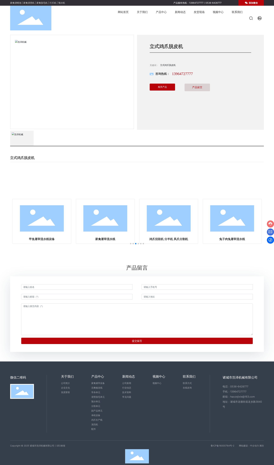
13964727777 (196, 2)
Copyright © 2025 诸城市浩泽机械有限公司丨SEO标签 (37, 445)
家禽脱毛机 (42, 2)
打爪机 (53, 2)
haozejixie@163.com (242, 396)
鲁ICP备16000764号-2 (222, 445)
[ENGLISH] (259, 17)
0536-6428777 (214, 2)
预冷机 (61, 2)
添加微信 (253, 2)
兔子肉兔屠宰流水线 (232, 239)
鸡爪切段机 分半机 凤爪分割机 (168, 239)
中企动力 (254, 445)
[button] (130, 243)
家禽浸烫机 (28, 2)
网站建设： (244, 445)
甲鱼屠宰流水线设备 (42, 239)
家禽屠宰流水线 (105, 239)
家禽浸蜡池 (15, 2)
